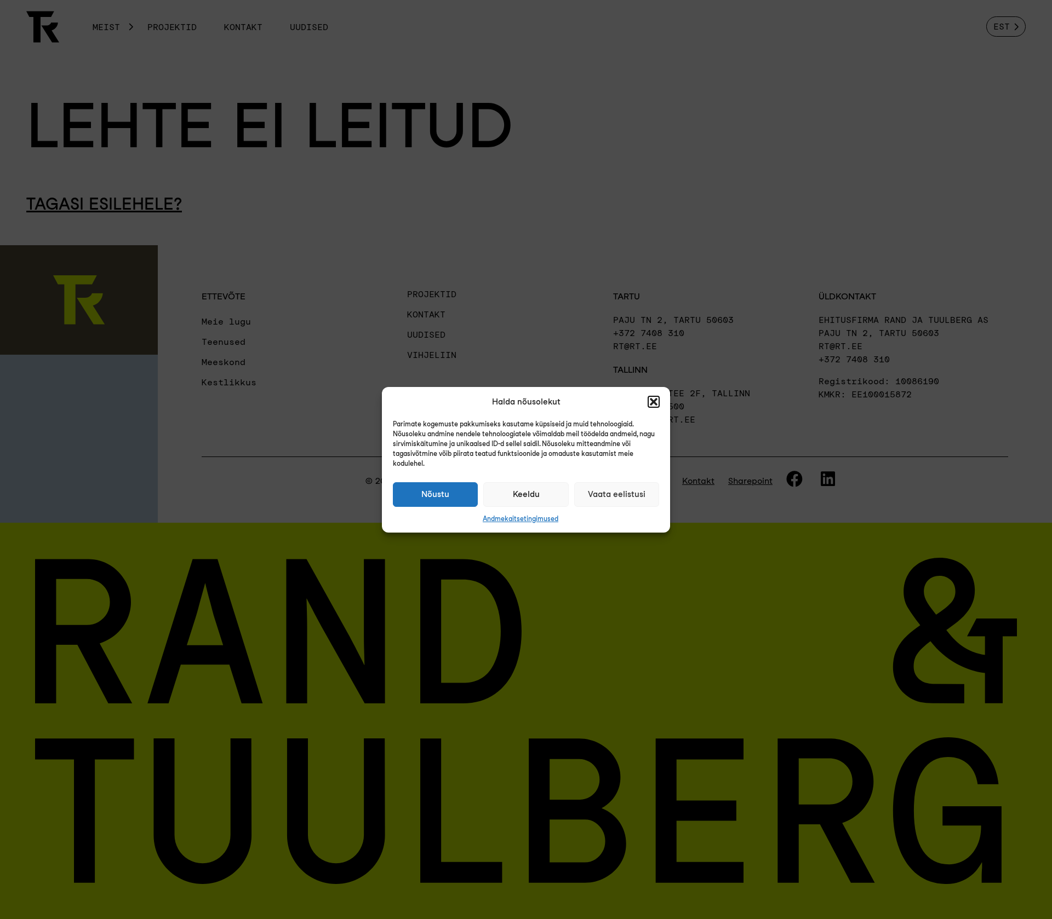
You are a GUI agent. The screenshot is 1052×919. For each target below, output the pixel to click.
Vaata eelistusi (616, 494)
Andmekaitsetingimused (520, 519)
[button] (653, 401)
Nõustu (435, 494)
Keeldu (526, 494)
